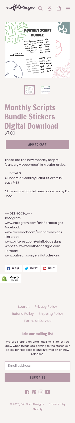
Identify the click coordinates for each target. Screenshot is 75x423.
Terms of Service (37, 320)
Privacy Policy (46, 306)
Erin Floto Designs (32, 404)
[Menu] (67, 8)
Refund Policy (23, 313)
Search (24, 306)
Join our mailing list (37, 334)
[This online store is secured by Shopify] (10, 282)
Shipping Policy (51, 313)
